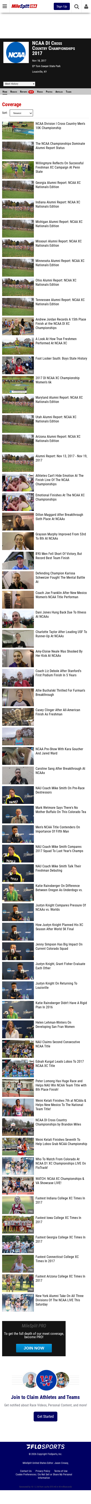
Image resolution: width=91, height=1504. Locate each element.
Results (13, 91)
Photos (49, 91)
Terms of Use (61, 1471)
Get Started (45, 1416)
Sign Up (62, 6)
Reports (26, 91)
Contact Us (26, 1471)
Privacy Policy (43, 1471)
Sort (4, 113)
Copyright (42, 1454)
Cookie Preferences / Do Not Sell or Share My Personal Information (44, 1476)
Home (5, 91)
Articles (59, 91)
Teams (68, 91)
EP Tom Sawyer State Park (46, 66)
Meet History (11, 83)
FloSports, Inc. (55, 1454)
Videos (40, 91)
